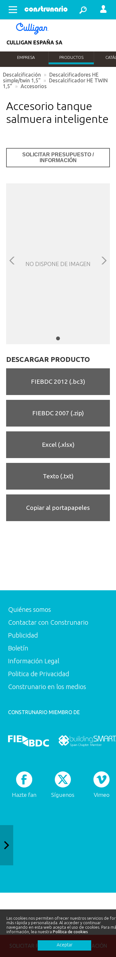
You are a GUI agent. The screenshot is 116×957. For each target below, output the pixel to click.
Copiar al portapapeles (58, 507)
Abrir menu (13, 9)
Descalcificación (22, 75)
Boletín (18, 648)
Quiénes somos (29, 609)
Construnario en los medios (47, 686)
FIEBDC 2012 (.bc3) (58, 381)
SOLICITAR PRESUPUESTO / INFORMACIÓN (58, 157)
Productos (71, 57)
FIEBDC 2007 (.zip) (58, 413)
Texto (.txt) (58, 476)
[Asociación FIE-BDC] (28, 741)
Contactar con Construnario (48, 622)
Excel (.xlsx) (58, 444)
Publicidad (23, 635)
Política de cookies (70, 931)
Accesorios (34, 86)
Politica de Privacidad (38, 673)
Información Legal (33, 661)
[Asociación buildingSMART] (87, 741)
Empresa (26, 57)
